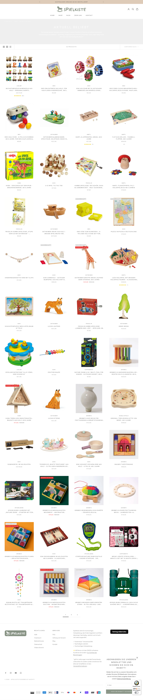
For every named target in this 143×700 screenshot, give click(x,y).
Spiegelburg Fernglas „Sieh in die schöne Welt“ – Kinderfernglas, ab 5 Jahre (124, 604)
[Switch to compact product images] (10, 46)
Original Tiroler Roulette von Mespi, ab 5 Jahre (124, 419)
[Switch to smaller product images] (7, 46)
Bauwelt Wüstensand (124, 464)
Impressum (37, 638)
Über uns (78, 15)
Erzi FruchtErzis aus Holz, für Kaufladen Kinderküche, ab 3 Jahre (54, 90)
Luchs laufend (54, 326)
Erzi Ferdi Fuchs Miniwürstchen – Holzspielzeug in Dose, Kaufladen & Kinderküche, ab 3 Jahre (123, 90)
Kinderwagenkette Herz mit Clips (19, 277)
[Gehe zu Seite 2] (77, 615)
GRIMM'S (124, 369)
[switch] (137, 692)
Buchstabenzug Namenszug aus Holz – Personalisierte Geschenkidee (19, 90)
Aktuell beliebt (25, 21)
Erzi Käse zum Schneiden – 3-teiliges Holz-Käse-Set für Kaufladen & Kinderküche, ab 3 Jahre (89, 233)
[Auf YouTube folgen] (16, 673)
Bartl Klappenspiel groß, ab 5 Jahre (89, 138)
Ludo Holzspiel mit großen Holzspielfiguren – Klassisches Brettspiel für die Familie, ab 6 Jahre (124, 279)
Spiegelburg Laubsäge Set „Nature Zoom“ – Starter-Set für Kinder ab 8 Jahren (19, 511)
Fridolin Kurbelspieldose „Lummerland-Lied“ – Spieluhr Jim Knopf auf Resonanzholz (89, 327)
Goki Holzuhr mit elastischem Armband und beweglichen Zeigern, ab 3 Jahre (89, 90)
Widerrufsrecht (39, 647)
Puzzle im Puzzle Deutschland (124, 231)
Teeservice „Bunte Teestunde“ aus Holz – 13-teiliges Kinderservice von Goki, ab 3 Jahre (54, 465)
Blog (69, 15)
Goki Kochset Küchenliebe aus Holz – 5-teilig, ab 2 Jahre (89, 465)
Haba (19, 183)
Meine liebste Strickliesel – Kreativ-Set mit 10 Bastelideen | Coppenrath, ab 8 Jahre (123, 558)
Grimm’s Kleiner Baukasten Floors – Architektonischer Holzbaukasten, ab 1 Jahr (19, 558)
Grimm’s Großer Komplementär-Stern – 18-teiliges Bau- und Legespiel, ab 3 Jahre (89, 604)
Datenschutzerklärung (124, 679)
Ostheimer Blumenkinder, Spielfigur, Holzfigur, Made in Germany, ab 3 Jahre (54, 138)
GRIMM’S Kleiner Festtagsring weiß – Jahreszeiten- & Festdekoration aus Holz (123, 511)
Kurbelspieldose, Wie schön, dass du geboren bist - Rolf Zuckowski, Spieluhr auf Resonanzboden (89, 187)
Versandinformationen (80, 666)
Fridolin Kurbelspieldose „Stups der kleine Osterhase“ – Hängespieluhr (19, 233)
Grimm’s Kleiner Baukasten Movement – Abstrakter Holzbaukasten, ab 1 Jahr (54, 511)
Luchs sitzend (54, 418)
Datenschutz (38, 644)
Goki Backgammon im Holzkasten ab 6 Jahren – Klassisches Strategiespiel (54, 558)
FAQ (54, 634)
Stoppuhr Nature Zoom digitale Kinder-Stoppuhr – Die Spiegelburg (89, 558)
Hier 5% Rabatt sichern (121, 691)
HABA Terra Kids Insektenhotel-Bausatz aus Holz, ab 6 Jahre (19, 419)
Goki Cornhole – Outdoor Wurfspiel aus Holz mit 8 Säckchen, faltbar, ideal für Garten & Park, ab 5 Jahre (54, 279)
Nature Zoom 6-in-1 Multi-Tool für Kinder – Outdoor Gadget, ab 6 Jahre (89, 373)
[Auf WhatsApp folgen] (21, 673)
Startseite (8, 21)
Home (52, 15)
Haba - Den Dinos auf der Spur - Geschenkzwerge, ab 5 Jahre (19, 186)
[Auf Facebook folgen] (6, 673)
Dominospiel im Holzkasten (19, 464)
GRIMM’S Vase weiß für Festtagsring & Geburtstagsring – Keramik (89, 419)
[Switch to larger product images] (4, 46)
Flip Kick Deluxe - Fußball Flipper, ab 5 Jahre (123, 138)
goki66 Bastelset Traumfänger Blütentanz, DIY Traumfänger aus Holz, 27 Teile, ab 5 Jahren (19, 604)
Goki (89, 85)
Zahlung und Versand (59, 638)
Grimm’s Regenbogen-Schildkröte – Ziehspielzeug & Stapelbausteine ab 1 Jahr (89, 511)
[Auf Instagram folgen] (11, 673)
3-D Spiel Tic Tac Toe (54, 185)
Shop (61, 15)
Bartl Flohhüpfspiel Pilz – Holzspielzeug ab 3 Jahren (124, 186)
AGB (35, 634)
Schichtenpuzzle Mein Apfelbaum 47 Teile (19, 327)
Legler (19, 85)
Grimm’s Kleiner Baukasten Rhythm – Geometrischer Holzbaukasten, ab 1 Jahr (54, 604)
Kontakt (89, 15)
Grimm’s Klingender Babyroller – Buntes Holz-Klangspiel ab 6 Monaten (124, 373)
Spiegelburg (19, 507)
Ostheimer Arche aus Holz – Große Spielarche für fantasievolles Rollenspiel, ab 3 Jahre (54, 233)
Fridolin (89, 183)
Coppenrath (89, 369)
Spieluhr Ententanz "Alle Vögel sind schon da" (19, 373)
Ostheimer (54, 134)
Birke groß (124, 326)
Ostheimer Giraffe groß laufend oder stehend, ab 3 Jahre (89, 278)
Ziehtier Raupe (54, 372)
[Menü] (140, 681)
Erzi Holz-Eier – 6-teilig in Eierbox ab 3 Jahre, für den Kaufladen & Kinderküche (19, 138)
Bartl (89, 134)
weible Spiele (124, 415)
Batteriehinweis (39, 641)
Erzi (54, 85)
